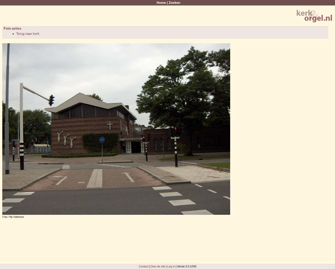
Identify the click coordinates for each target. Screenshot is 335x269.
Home (161, 3)
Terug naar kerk (27, 34)
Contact (143, 266)
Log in (171, 266)
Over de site (157, 266)
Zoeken (174, 3)
